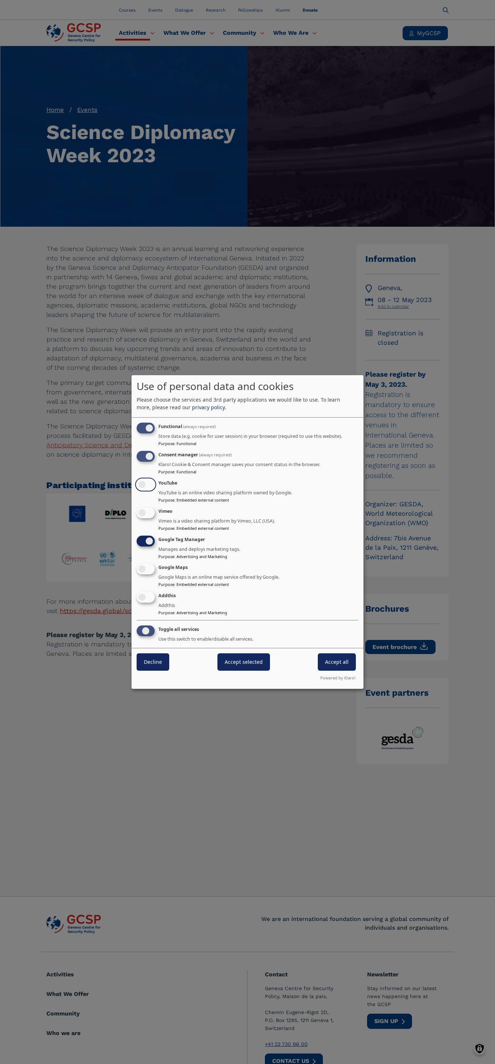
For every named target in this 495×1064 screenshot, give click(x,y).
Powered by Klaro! (337, 677)
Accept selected (244, 661)
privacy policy (208, 407)
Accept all (337, 661)
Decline (153, 661)
